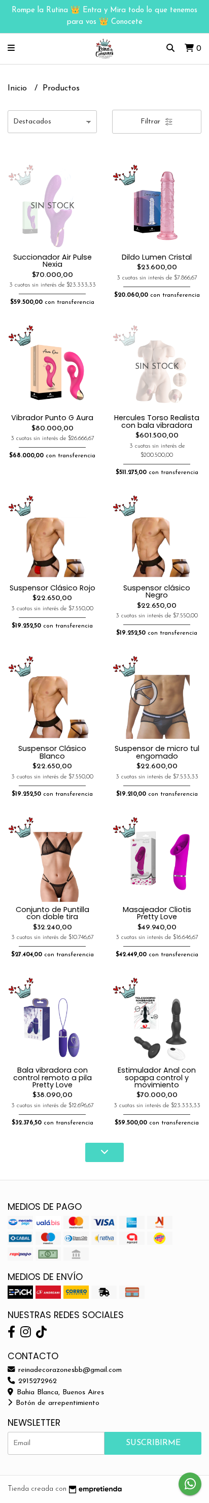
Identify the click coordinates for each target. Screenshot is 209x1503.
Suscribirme (153, 1443)
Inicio (18, 88)
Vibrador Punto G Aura (52, 418)
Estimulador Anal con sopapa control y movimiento (157, 1077)
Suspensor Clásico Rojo (52, 588)
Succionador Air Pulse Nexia (52, 260)
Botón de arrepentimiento (56, 1403)
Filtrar (151, 122)
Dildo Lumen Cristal (157, 257)
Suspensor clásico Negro (156, 591)
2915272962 (36, 1381)
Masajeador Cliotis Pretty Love (157, 913)
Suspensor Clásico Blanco (52, 752)
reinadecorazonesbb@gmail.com (69, 1370)
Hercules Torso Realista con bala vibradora (156, 421)
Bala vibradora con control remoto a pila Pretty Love (52, 1077)
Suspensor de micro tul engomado (157, 752)
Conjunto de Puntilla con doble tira (52, 913)
